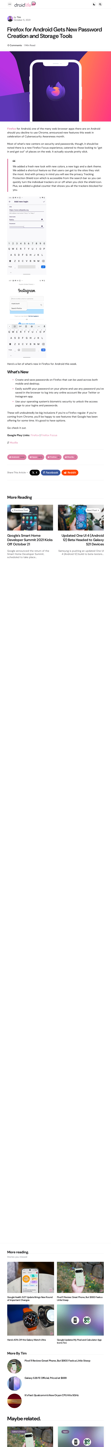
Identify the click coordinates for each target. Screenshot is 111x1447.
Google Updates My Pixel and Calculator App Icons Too (79, 1341)
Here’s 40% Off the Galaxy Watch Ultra (26, 1339)
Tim (19, 17)
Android (17, 457)
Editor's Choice (18, 1432)
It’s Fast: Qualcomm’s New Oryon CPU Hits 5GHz (52, 1395)
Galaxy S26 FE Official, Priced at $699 (46, 1378)
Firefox (35, 435)
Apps (37, 457)
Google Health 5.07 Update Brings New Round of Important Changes (29, 1299)
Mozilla (14, 442)
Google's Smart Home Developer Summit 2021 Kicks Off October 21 (29, 539)
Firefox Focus (49, 435)
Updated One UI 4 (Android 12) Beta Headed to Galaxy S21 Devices (83, 539)
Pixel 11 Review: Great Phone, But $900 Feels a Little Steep (79, 1299)
